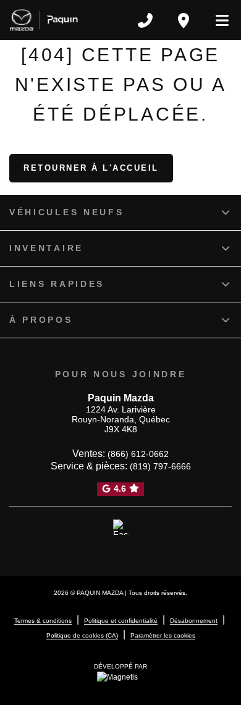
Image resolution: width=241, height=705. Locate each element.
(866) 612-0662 (138, 454)
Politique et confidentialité (121, 620)
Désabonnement (194, 620)
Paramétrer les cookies (162, 635)
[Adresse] (183, 20)
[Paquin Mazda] (44, 20)
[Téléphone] (145, 20)
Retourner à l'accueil (91, 168)
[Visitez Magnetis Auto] (120, 676)
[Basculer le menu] (217, 20)
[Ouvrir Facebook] (121, 527)
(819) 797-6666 (160, 466)
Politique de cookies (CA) (82, 635)
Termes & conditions (43, 620)
